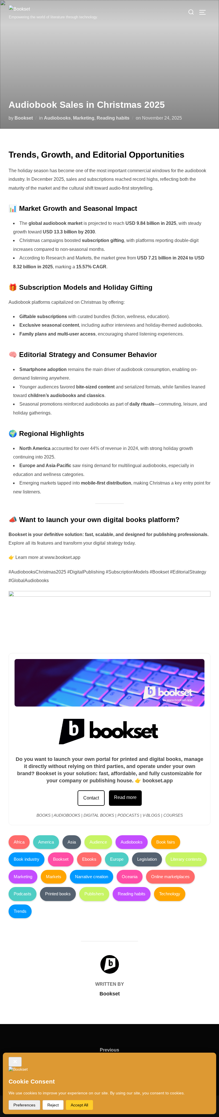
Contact (91, 797)
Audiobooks (57, 118)
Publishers (94, 893)
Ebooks (89, 859)
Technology (169, 893)
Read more (125, 797)
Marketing (83, 118)
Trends (20, 911)
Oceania (129, 876)
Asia (72, 842)
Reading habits (113, 118)
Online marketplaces (170, 876)
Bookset (24, 118)
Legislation (147, 859)
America (46, 842)
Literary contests (186, 859)
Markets (53, 876)
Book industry (26, 859)
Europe (116, 859)
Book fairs (165, 842)
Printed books (58, 893)
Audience (98, 842)
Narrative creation (91, 876)
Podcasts (22, 893)
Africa (19, 842)
